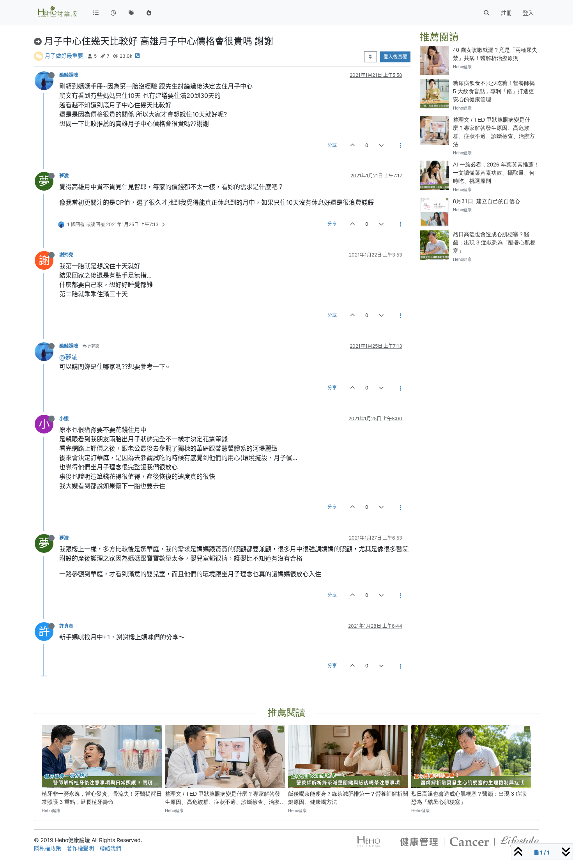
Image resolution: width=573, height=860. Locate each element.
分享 (332, 145)
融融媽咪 (68, 75)
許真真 (66, 626)
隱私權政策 (47, 848)
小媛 (64, 418)
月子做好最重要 (64, 55)
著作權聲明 (80, 848)
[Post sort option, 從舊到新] (370, 56)
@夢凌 (93, 345)
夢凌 (64, 176)
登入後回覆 (395, 57)
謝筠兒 (66, 255)
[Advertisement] (479, 317)
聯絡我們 (110, 848)
